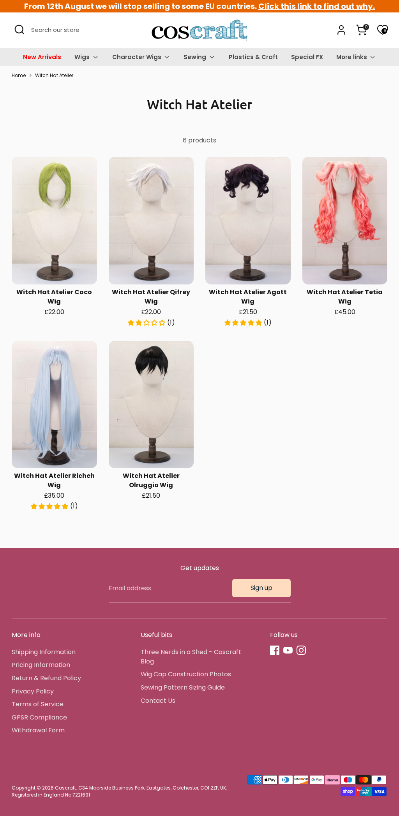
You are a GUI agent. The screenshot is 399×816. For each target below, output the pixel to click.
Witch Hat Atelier (54, 75)
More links (352, 57)
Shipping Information (44, 652)
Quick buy (55, 271)
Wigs (82, 57)
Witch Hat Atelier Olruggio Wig (151, 480)
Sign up (261, 587)
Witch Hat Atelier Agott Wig (248, 297)
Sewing (196, 57)
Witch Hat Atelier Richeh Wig (54, 480)
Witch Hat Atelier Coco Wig (54, 297)
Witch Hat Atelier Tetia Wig (345, 297)
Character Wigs (137, 57)
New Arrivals (42, 57)
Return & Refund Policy (46, 678)
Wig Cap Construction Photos (186, 674)
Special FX (307, 57)
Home (19, 75)
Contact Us (158, 700)
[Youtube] (288, 650)
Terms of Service (38, 704)
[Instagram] (301, 650)
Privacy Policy (33, 691)
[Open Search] (19, 29)
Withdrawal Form (38, 730)
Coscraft (65, 787)
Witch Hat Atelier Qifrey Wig (151, 297)
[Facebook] (274, 650)
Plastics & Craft (253, 57)
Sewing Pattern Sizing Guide (183, 687)
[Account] (341, 30)
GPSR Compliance (39, 717)
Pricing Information (41, 664)
